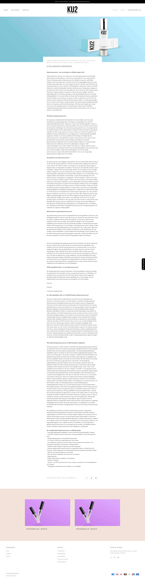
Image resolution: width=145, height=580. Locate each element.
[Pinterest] (118, 557)
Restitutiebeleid (61, 553)
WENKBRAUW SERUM (36, 529)
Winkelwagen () (134, 10)
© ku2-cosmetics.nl (12, 573)
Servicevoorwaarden (63, 559)
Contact (26, 10)
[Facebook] (110, 557)
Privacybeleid (61, 551)
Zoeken (123, 10)
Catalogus (15, 10)
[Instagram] (114, 557)
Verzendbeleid (61, 556)
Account (115, 10)
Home (6, 10)
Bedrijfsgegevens (62, 562)
